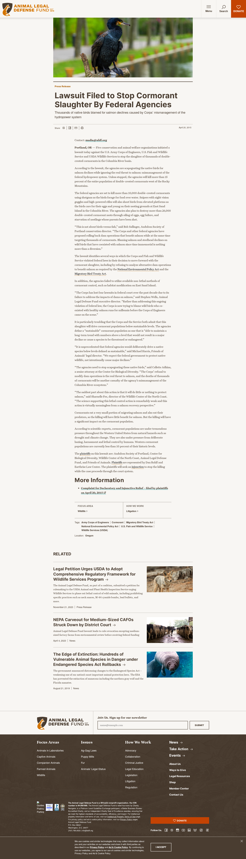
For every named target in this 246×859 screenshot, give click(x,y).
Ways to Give (177, 770)
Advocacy (130, 750)
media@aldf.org (96, 140)
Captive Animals (46, 756)
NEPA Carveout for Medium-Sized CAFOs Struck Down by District (93, 622)
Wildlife (41, 775)
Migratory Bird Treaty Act (139, 522)
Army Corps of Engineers (95, 522)
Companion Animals (48, 762)
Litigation (130, 781)
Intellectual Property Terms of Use (121, 816)
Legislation (131, 775)
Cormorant (117, 522)
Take (179, 748)
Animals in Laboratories (50, 750)
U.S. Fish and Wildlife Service (137, 526)
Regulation (131, 787)
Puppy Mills (87, 756)
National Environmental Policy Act (99, 526)
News (72, 640)
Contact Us (176, 794)
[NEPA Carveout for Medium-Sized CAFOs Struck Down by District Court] (170, 630)
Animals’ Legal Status (93, 769)
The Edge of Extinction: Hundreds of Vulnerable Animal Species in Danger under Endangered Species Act (95, 659)
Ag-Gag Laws (89, 750)
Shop (172, 782)
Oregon (89, 535)
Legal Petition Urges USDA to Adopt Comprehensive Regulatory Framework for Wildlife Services (94, 574)
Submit (199, 725)
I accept (163, 846)
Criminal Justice (134, 762)
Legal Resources (179, 776)
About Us (175, 763)
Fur (83, 762)
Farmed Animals (46, 769)
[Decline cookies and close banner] (242, 841)
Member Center (179, 788)
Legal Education (134, 769)
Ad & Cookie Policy (118, 847)
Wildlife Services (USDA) (94, 530)
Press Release (63, 86)
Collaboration (132, 756)
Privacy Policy (97, 847)
